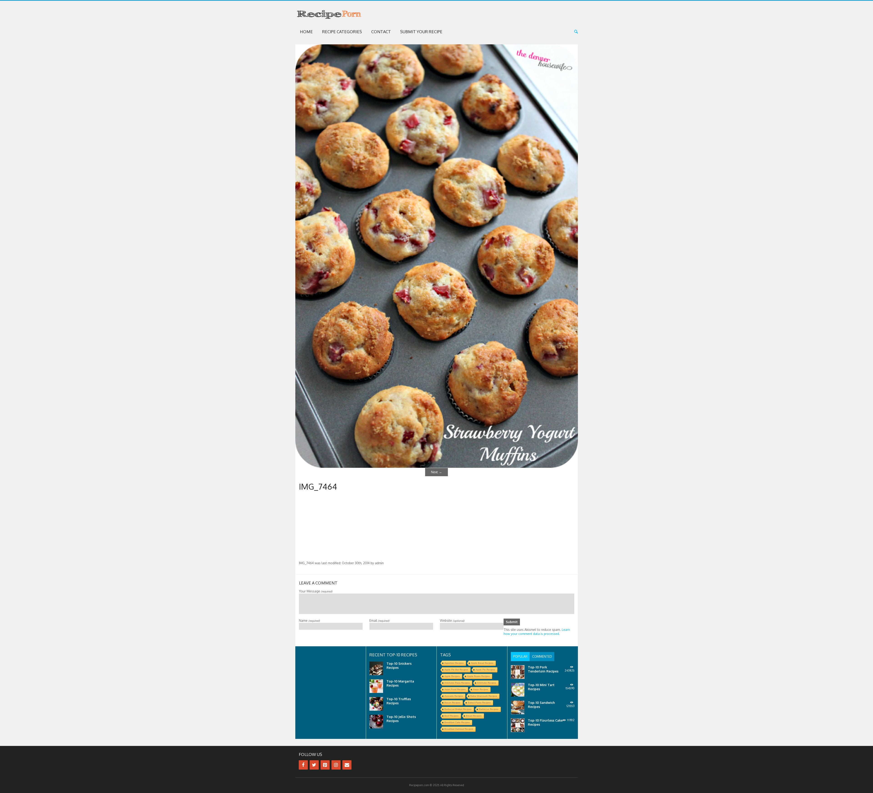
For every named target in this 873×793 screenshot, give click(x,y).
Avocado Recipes (453, 696)
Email (379, 620)
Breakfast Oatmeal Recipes (458, 729)
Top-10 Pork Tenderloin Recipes (543, 669)
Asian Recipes (480, 689)
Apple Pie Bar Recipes (456, 669)
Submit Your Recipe (421, 31)
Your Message (315, 591)
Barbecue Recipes (488, 709)
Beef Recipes (451, 716)
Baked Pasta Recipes (479, 702)
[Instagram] (336, 765)
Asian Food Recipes (455, 689)
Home (306, 31)
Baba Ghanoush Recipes (483, 696)
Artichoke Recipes (486, 683)
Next (436, 472)
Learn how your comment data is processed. (537, 632)
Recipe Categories (342, 31)
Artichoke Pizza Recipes (457, 683)
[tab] (520, 656)
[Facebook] (303, 765)
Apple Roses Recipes (478, 676)
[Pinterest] (325, 765)
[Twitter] (314, 765)
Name (309, 620)
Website (452, 620)
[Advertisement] (436, 527)
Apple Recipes (452, 676)
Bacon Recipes (452, 702)
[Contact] (346, 765)
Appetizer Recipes (454, 663)
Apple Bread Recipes (482, 663)
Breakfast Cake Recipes (457, 722)
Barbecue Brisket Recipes (458, 709)
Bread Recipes (474, 716)
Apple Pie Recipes (485, 669)
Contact (381, 31)
